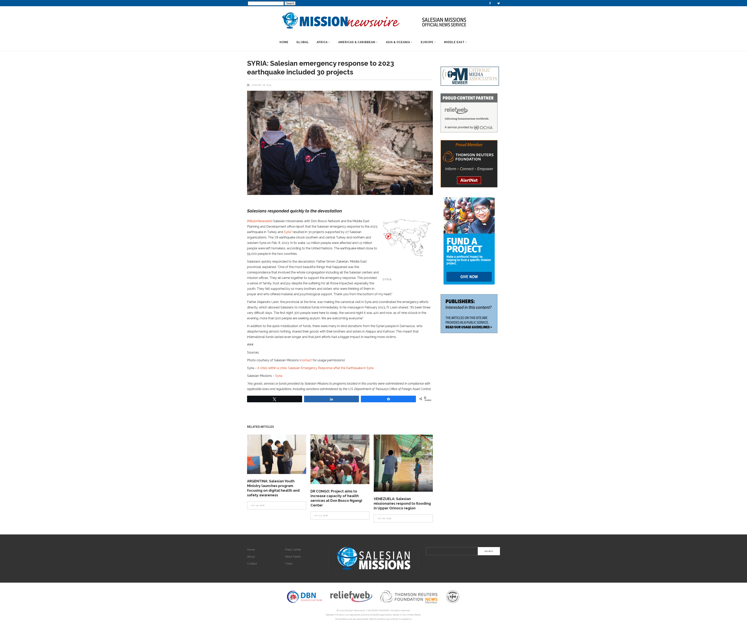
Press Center (293, 549)
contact (306, 360)
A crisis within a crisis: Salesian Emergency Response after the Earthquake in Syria (315, 368)
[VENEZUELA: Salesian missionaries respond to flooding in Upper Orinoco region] (403, 463)
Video (289, 563)
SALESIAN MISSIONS (378, 610)
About (251, 556)
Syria (287, 232)
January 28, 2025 (261, 85)
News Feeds (293, 556)
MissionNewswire (259, 221)
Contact (252, 563)
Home (251, 549)
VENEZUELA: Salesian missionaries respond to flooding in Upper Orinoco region (402, 503)
